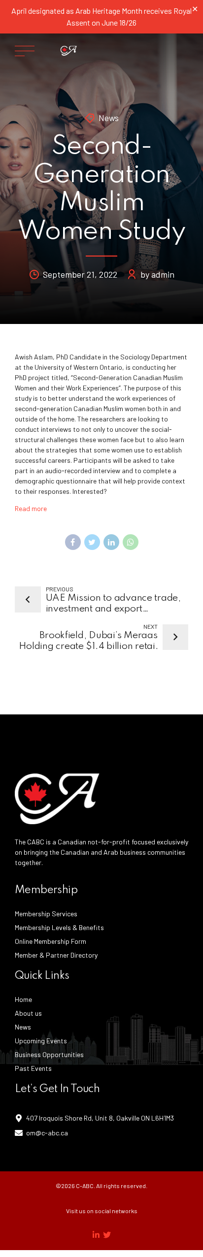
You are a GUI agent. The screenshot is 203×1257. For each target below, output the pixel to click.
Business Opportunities (49, 1054)
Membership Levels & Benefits (59, 927)
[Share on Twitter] (92, 542)
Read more (31, 508)
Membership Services (46, 913)
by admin (157, 274)
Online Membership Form (50, 941)
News (109, 117)
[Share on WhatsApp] (130, 542)
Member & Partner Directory (56, 955)
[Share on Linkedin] (111, 542)
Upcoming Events (41, 1040)
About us (28, 1013)
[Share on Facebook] (73, 542)
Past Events (33, 1068)
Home (23, 999)
